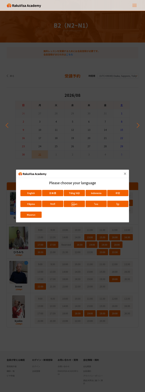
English (31, 193)
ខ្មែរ (117, 204)
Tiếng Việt (74, 193)
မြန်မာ (74, 204)
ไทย (96, 204)
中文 (118, 193)
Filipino (31, 204)
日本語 (52, 193)
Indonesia (96, 193)
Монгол (31, 214)
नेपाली (52, 204)
